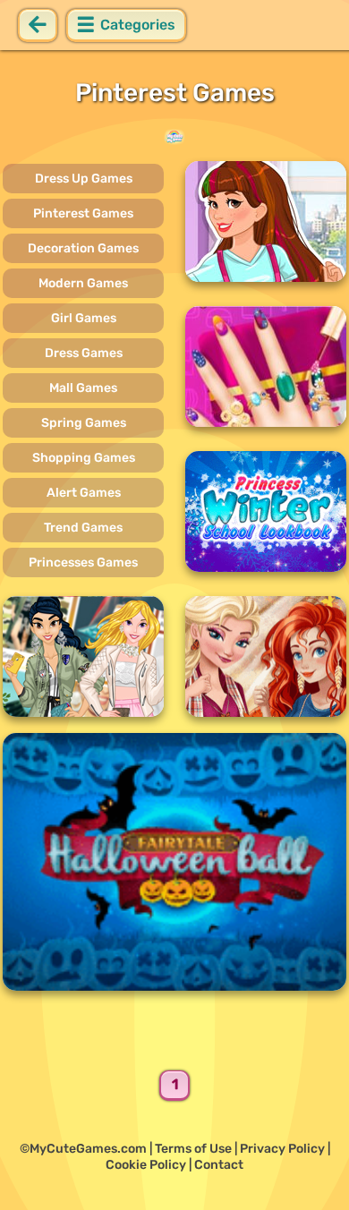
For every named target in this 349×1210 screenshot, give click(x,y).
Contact (218, 1164)
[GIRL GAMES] (174, 137)
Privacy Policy (282, 1148)
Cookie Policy (146, 1164)
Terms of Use (193, 1148)
